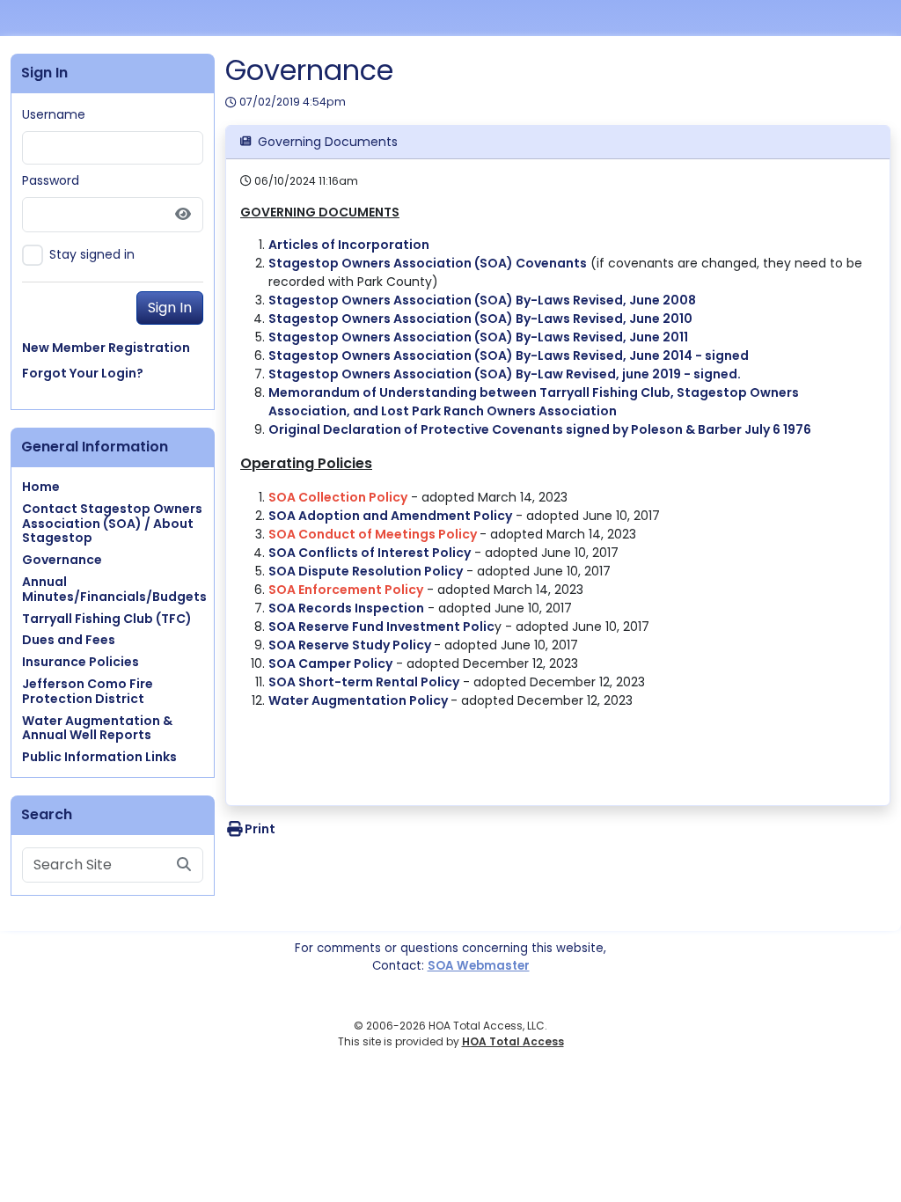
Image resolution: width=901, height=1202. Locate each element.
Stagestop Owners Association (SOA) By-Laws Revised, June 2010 (480, 318)
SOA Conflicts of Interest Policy (369, 552)
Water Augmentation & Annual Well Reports (97, 728)
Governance (62, 559)
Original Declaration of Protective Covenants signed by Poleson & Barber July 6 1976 (539, 429)
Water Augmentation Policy (359, 700)
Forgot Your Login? (82, 373)
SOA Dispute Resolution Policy (365, 571)
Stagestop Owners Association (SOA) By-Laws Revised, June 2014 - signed (508, 355)
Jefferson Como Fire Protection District (87, 691)
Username (53, 114)
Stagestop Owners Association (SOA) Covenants (427, 263)
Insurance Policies (80, 662)
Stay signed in (92, 254)
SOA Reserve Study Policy (351, 645)
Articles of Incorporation (348, 244)
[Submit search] (183, 865)
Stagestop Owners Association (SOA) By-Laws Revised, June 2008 (482, 300)
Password (50, 180)
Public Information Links (99, 757)
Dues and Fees (68, 640)
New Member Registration (106, 347)
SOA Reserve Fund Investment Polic (381, 626)
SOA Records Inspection (346, 608)
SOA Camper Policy (330, 663)
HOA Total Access (513, 1041)
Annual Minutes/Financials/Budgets (114, 589)
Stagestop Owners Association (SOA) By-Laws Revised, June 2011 (478, 337)
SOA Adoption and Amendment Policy (390, 515)
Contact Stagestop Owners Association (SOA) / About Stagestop (112, 523)
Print (260, 829)
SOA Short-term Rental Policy (363, 682)
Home (41, 486)
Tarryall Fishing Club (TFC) (107, 618)
